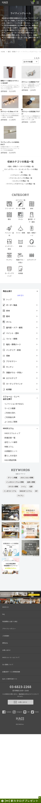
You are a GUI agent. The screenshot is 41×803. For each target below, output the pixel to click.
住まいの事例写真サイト (9, 679)
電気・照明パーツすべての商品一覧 (21, 166)
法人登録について (7, 664)
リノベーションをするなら (14, 403)
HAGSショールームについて (10, 657)
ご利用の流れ (9, 412)
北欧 (31, 486)
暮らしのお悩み (10, 455)
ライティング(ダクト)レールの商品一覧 (21, 184)
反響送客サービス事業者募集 (11, 672)
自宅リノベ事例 (10, 442)
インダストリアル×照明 (15, 482)
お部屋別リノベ (10, 451)
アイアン (20, 495)
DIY (36, 491)
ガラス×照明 (13, 486)
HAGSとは (5, 607)
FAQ (3, 614)
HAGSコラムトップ (12, 433)
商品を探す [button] (7, 291)
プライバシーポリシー (9, 629)
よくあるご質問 (10, 421)
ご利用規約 (5, 636)
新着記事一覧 (9, 437)
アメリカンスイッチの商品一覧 (21, 178)
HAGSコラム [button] (8, 428)
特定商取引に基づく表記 (9, 621)
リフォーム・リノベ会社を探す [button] (11, 398)
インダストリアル (10, 491)
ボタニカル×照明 (26, 477)
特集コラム (9, 446)
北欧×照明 (31, 482)
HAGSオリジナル (26, 491)
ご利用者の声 (9, 417)
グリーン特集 (12, 477)
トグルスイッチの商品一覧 (21, 175)
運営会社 (5, 643)
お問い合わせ (6, 650)
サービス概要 (9, 408)
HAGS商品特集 (10, 460)
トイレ (23, 486)
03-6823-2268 (20, 686)
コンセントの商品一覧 (21, 181)
